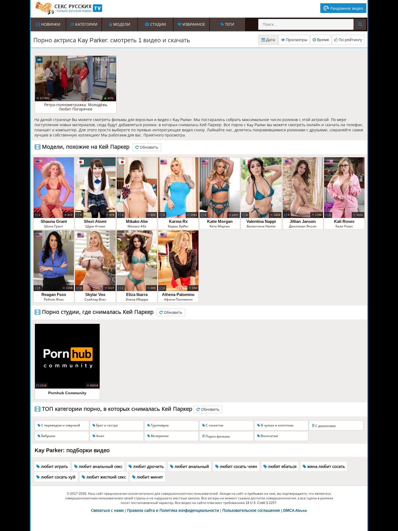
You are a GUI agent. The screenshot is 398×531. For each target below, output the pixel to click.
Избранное (193, 24)
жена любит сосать (325, 466)
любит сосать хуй (58, 477)
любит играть (54, 466)
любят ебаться (281, 466)
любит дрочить (148, 466)
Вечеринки (159, 436)
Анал (99, 436)
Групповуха (159, 425)
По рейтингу (350, 40)
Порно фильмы (216, 436)
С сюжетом (214, 425)
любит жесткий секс (105, 477)
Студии (157, 24)
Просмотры (296, 40)
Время (322, 40)
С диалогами (324, 425)
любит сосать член (238, 466)
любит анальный (191, 466)
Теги (229, 24)
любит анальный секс (100, 466)
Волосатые (269, 436)
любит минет (149, 477)
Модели (121, 24)
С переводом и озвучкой (60, 425)
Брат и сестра (106, 425)
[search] (360, 24)
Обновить (148, 147)
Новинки (50, 24)
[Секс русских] (68, 8)
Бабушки (47, 436)
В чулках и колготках (276, 425)
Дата (270, 40)
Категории (85, 24)
